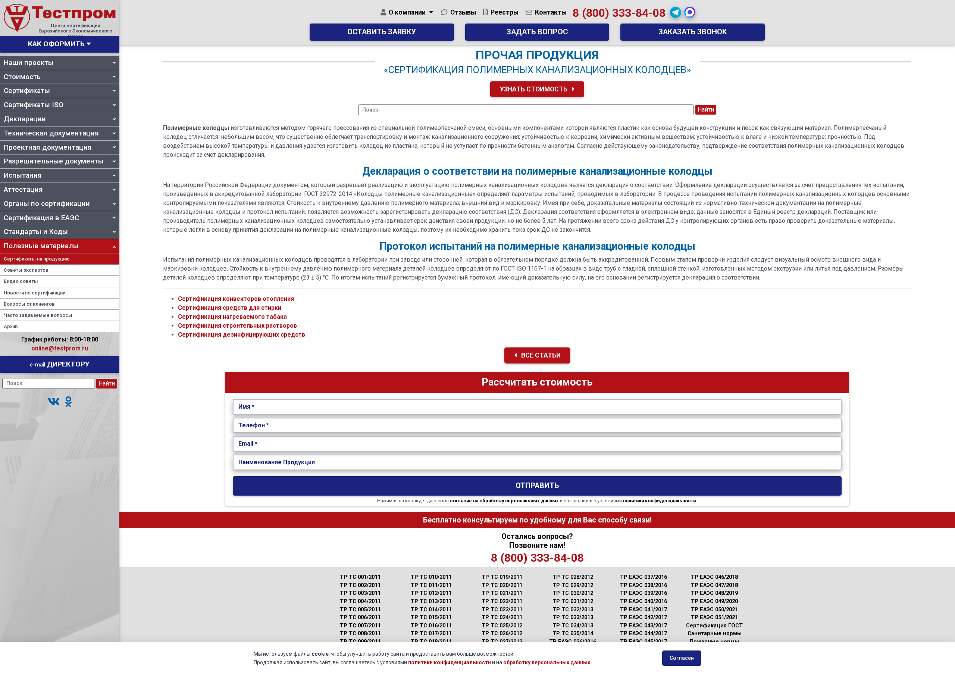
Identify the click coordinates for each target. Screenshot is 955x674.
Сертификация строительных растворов (237, 325)
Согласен (682, 658)
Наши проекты (29, 62)
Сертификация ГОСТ (714, 625)
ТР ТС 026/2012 (502, 633)
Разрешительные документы (54, 161)
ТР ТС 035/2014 (572, 633)
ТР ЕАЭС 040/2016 (643, 601)
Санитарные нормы (715, 633)
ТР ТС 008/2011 (360, 633)
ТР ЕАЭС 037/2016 (643, 577)
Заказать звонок (692, 32)
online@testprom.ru (59, 348)
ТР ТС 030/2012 (572, 593)
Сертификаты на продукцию (37, 259)
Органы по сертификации (47, 203)
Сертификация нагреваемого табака (232, 316)
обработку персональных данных (546, 662)
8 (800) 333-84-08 (619, 12)
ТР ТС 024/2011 (502, 617)
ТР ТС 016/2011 (431, 625)
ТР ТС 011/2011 (431, 585)
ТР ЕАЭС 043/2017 (643, 625)
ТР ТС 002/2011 (360, 585)
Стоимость (22, 76)
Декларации (25, 119)
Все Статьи (540, 355)
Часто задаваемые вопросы (38, 315)
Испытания (23, 175)
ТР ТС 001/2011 (360, 577)
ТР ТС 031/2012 (572, 601)
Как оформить (56, 44)
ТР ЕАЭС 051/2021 (714, 617)
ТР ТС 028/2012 (572, 577)
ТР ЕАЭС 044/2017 (643, 633)
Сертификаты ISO (33, 104)
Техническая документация (51, 133)
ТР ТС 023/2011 (502, 609)
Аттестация (23, 189)
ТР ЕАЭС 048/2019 (714, 593)
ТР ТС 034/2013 (572, 625)
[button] (54, 402)
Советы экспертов (26, 270)
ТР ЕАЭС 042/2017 (643, 617)
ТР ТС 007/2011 (360, 625)
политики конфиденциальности (659, 500)
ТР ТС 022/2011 (502, 601)
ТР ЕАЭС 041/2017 (643, 609)
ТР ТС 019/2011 (502, 577)
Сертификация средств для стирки (229, 307)
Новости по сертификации (34, 293)
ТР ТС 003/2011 (360, 593)
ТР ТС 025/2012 (502, 625)
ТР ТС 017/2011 (431, 633)
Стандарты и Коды (36, 231)
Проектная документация (48, 147)
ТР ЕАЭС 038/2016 (643, 585)
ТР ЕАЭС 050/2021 (714, 609)
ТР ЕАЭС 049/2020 (714, 601)
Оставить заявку (381, 32)
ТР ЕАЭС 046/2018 (714, 577)
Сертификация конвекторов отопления (236, 298)
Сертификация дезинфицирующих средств (241, 334)
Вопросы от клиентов (29, 304)
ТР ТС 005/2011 (360, 609)
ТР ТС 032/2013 (572, 609)
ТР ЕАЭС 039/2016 (643, 593)
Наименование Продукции (276, 462)
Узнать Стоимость (534, 89)
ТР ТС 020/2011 (502, 585)
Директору (60, 364)
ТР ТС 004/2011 (360, 601)
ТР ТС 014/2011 (431, 609)
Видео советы (21, 281)
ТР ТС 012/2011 (431, 593)
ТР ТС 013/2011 (431, 601)
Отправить (537, 485)
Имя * (246, 406)
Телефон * (253, 425)
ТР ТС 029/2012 (572, 585)
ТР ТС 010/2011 (431, 577)
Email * (247, 443)
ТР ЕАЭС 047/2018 (714, 585)
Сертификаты (27, 90)
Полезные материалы (41, 245)
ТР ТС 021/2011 (502, 593)
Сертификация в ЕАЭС (41, 217)
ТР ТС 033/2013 (572, 617)
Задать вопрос (537, 32)
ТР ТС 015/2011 (431, 617)
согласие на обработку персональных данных (504, 500)
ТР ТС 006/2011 (360, 617)
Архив (11, 326)
